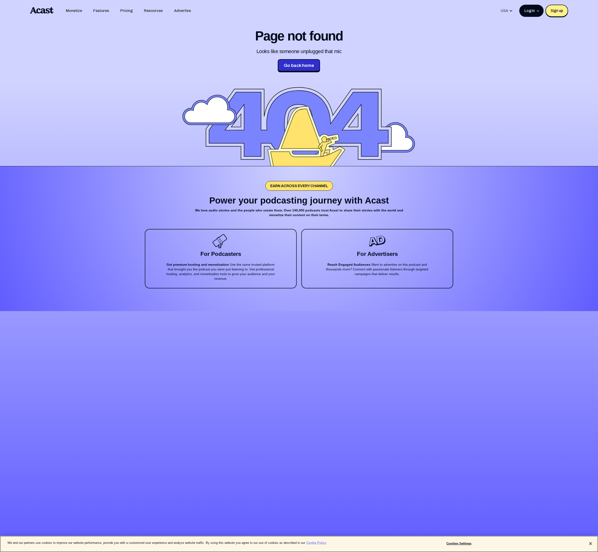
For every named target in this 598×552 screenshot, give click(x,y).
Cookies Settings (458, 543)
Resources (153, 11)
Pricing (126, 11)
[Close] (590, 543)
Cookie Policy (316, 543)
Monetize (74, 11)
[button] (506, 11)
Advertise (182, 11)
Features (101, 11)
